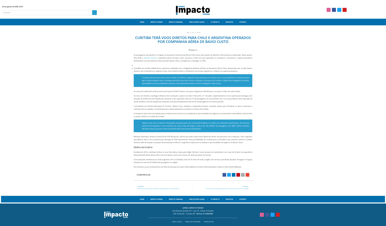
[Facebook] (334, 10)
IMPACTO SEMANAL (176, 22)
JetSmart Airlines (150, 58)
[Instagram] (329, 10)
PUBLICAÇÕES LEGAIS (197, 22)
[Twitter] (339, 10)
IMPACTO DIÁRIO (156, 22)
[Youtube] (345, 10)
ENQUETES (229, 22)
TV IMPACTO (215, 22)
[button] (224, 175)
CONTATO (242, 22)
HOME (142, 22)
